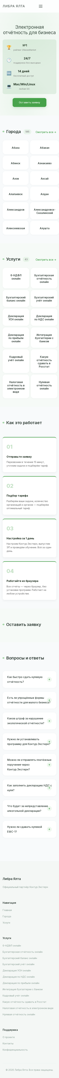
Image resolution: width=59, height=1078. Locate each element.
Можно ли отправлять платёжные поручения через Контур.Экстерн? (29, 764)
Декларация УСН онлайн (17, 970)
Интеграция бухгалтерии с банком (23, 989)
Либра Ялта (14, 6)
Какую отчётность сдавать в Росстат (24, 1001)
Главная (7, 910)
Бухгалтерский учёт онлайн (18, 964)
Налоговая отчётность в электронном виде (28, 1008)
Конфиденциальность (15, 1049)
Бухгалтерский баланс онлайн (20, 958)
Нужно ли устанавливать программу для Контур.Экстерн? (28, 742)
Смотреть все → (46, 132)
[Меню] (40, 6)
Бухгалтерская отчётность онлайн (23, 951)
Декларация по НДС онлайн (19, 976)
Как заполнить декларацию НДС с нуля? (29, 788)
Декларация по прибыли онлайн (21, 983)
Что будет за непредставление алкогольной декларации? (27, 808)
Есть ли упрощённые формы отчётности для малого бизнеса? (28, 700)
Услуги (6, 922)
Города (7, 916)
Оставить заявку (29, 102)
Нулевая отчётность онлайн (19, 1014)
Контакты (8, 1043)
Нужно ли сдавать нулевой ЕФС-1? (24, 829)
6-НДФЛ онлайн (12, 945)
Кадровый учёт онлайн (16, 995)
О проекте (9, 1037)
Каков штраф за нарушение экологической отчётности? (25, 721)
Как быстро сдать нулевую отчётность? (25, 679)
